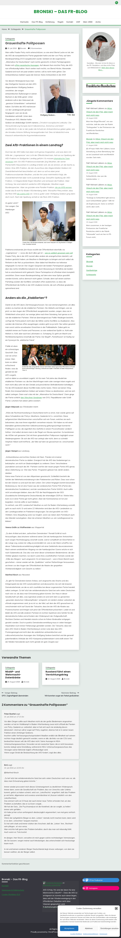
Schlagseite (10, 39)
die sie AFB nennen (63, 187)
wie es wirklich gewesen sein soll (59, 253)
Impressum (103, 934)
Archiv (98, 22)
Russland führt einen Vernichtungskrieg (58, 673)
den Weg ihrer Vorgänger (31, 397)
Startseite (24, 22)
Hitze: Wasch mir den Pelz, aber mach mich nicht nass (99, 111)
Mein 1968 (87, 22)
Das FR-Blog (37, 22)
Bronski (23, 48)
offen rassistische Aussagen (27, 65)
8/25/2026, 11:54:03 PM (51, 885)
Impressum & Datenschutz (13, 890)
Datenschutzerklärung (90, 934)
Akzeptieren (69, 928)
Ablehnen (89, 928)
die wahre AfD (23, 194)
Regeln (60, 22)
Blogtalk (89, 261)
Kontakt (69, 22)
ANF (78, 22)
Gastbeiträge (91, 270)
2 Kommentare (36, 48)
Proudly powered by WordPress (44, 932)
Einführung (49, 22)
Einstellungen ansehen (108, 928)
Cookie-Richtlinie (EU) (11, 894)
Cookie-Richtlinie (76, 934)
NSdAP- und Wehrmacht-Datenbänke (13, 674)
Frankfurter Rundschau (53, 883)
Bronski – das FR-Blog (60, 12)
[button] (116, 908)
